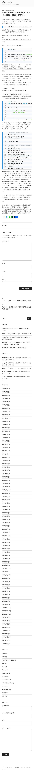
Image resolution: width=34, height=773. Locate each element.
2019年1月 (5, 643)
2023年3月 (5, 480)
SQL (3, 666)
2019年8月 (5, 620)
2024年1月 (5, 447)
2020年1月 (5, 604)
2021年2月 (5, 562)
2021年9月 (5, 539)
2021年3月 (5, 558)
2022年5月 (5, 513)
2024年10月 (5, 418)
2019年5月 (5, 630)
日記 (3, 686)
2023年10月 (5, 457)
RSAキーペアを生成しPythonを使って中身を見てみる (16, 334)
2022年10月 (5, 496)
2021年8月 (5, 542)
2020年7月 (5, 584)
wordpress (5, 673)
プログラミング (6, 683)
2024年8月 (5, 424)
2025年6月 (5, 392)
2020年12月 (5, 568)
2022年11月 (5, 493)
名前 (3, 263)
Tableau (4, 670)
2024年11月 (5, 414)
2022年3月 (5, 519)
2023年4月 (5, 477)
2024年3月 (5, 441)
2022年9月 (5, 499)
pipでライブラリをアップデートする (12, 368)
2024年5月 (5, 434)
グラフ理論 (5, 679)
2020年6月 (5, 588)
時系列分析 (5, 689)
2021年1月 (5, 565)
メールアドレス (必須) (8, 713)
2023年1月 (5, 486)
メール (4, 271)
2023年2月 (5, 483)
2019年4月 (5, 633)
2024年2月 (5, 444)
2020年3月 (5, 597)
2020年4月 (5, 594)
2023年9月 (5, 460)
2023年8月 (5, 463)
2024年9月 (5, 421)
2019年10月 (5, 614)
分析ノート (7, 2)
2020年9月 (5, 578)
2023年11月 (5, 454)
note (22, 767)
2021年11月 (5, 532)
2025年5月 (5, 395)
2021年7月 (5, 545)
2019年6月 (5, 627)
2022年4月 (5, 516)
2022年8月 (5, 503)
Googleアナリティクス (8, 660)
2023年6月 (5, 470)
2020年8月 (5, 581)
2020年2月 (5, 601)
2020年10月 (5, 575)
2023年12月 (5, 450)
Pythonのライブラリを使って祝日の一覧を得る (14, 347)
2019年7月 (5, 624)
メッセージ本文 (6, 728)
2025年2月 (5, 405)
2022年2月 (5, 522)
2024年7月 (5, 427)
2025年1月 (5, 408)
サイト (4, 279)
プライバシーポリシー (7, 767)
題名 (3, 720)
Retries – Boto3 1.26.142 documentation (15, 90)
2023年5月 (5, 473)
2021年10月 (5, 535)
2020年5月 (5, 591)
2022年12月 (5, 490)
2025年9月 (5, 388)
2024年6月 (5, 431)
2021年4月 (5, 555)
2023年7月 (5, 467)
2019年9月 (5, 617)
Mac (3, 663)
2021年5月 (5, 552)
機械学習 (4, 692)
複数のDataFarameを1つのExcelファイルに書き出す (16, 371)
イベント (4, 676)
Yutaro (12, 10)
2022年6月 (5, 509)
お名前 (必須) (5, 705)
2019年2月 (5, 640)
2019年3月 (5, 637)
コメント (5, 241)
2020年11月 (5, 571)
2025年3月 (5, 401)
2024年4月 (5, 437)
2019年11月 (5, 611)
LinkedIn (17, 767)
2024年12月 (5, 411)
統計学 (4, 696)
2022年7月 (5, 506)
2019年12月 (5, 607)
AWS (5, 225)
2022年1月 (5, 526)
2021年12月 (5, 529)
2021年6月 (5, 548)
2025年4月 (5, 398)
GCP (3, 656)
